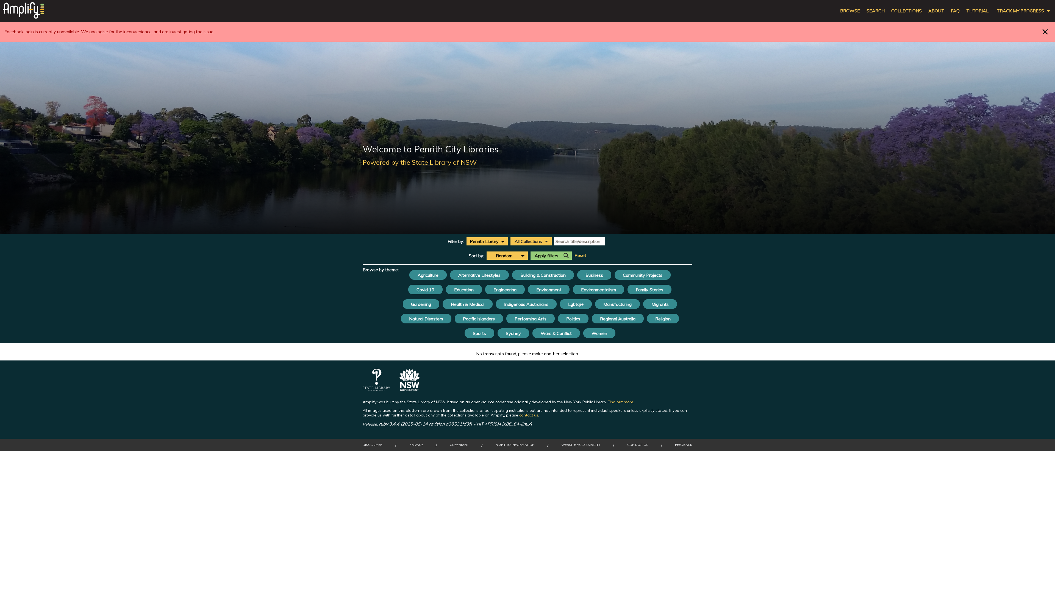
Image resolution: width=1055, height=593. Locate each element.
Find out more (620, 401)
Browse (850, 10)
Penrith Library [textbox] (484, 241)
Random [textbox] (504, 255)
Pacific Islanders (479, 318)
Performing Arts (530, 318)
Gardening (421, 304)
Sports (479, 333)
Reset (580, 255)
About (936, 10)
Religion (663, 318)
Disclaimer (372, 445)
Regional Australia (617, 318)
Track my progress (1020, 10)
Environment (548, 289)
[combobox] (487, 241)
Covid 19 (425, 289)
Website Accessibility (580, 445)
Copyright (459, 445)
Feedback (683, 445)
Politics (573, 318)
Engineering (505, 289)
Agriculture (428, 275)
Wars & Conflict (556, 333)
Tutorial (977, 10)
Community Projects (642, 275)
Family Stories (649, 289)
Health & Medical (467, 304)
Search (876, 10)
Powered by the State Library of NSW (420, 162)
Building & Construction (543, 275)
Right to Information (515, 445)
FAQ (955, 10)
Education (464, 289)
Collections (906, 10)
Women (599, 333)
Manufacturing (617, 304)
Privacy (416, 445)
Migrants (660, 304)
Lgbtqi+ (576, 304)
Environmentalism (598, 289)
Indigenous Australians (526, 304)
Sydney (513, 333)
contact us (528, 415)
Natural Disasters (426, 318)
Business (594, 275)
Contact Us (637, 445)
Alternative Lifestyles (479, 275)
